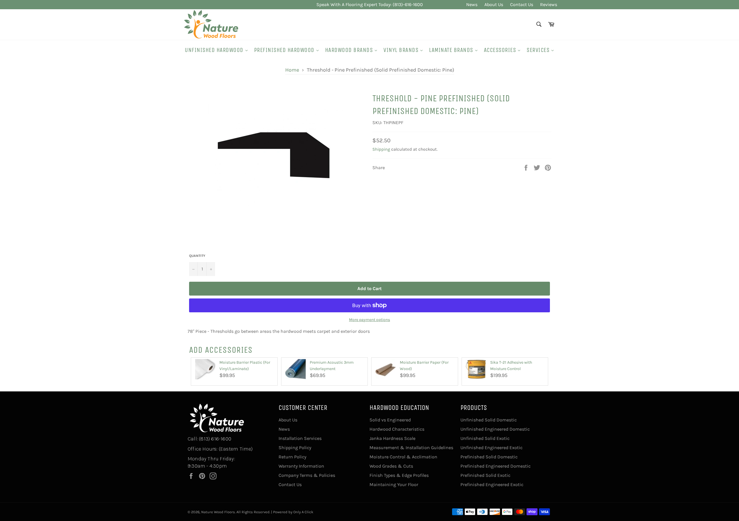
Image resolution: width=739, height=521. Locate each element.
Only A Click (303, 512)
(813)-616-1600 (408, 4)
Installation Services (300, 438)
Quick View (205, 382)
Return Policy (292, 457)
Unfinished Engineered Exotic (491, 447)
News (471, 4)
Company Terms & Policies (307, 475)
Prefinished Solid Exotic (485, 475)
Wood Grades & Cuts (391, 466)
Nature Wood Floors (218, 512)
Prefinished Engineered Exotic (491, 484)
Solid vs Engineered (390, 420)
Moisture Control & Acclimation (403, 457)
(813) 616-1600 (215, 439)
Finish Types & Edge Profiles (399, 475)
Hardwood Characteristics (397, 429)
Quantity (197, 256)
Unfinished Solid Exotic (485, 438)
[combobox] (538, 24)
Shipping (381, 149)
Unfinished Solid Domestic (488, 420)
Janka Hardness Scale (392, 438)
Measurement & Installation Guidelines (411, 447)
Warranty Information (301, 466)
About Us (493, 4)
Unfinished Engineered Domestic (495, 429)
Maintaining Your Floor (394, 484)
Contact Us (521, 4)
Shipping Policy (295, 447)
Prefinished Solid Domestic (489, 457)
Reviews (548, 4)
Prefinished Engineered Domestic (495, 466)
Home (292, 70)
